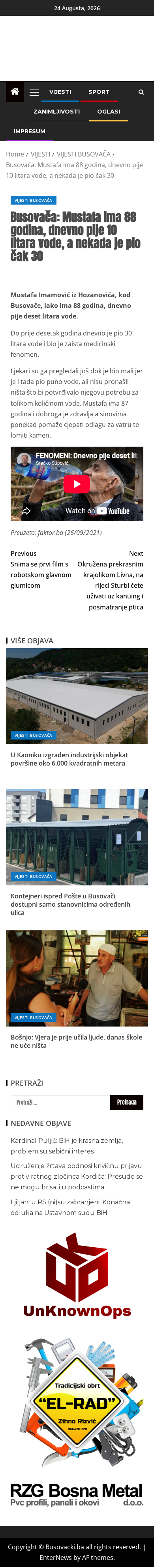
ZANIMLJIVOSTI (57, 111)
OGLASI (108, 111)
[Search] (141, 92)
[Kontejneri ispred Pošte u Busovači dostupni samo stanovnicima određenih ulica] (77, 837)
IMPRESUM (29, 131)
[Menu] (33, 92)
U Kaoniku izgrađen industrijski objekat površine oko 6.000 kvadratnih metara (69, 759)
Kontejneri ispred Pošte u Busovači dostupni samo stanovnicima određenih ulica (70, 904)
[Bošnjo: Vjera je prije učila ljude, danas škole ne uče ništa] (77, 978)
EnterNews (55, 1557)
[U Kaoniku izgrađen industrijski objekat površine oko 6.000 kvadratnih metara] (77, 696)
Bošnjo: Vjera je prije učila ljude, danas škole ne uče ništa (76, 1041)
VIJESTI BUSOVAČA (34, 200)
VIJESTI (60, 91)
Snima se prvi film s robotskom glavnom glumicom (41, 569)
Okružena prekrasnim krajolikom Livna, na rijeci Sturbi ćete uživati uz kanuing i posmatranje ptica (110, 580)
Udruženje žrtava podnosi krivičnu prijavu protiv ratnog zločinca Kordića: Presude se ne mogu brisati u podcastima (77, 1176)
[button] (33, 92)
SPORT (99, 91)
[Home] (15, 91)
